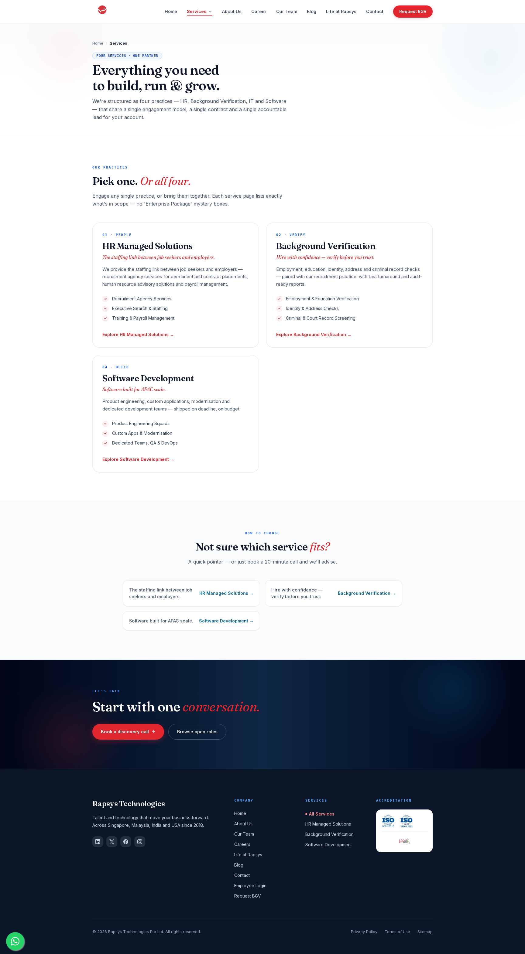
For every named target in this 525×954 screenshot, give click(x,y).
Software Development (328, 844)
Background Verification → (367, 593)
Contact (374, 11)
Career (258, 11)
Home (171, 11)
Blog (311, 11)
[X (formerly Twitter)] (111, 841)
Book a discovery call (125, 731)
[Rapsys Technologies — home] (102, 11)
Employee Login (250, 885)
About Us (232, 11)
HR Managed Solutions (328, 823)
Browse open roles (197, 731)
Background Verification (329, 834)
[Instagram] (139, 841)
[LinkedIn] (97, 841)
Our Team (286, 11)
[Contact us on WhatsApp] (15, 941)
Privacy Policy (364, 931)
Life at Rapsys (341, 11)
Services (196, 11)
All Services (322, 813)
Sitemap (425, 931)
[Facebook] (125, 841)
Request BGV (413, 11)
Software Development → (226, 620)
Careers (242, 844)
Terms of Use (397, 931)
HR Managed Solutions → (226, 593)
